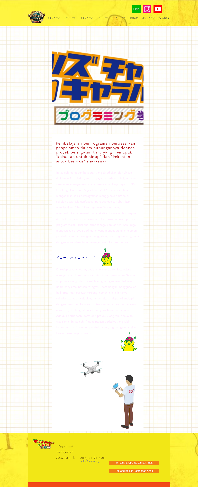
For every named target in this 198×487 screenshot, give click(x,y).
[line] (136, 9)
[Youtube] (158, 9)
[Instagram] (147, 9)
